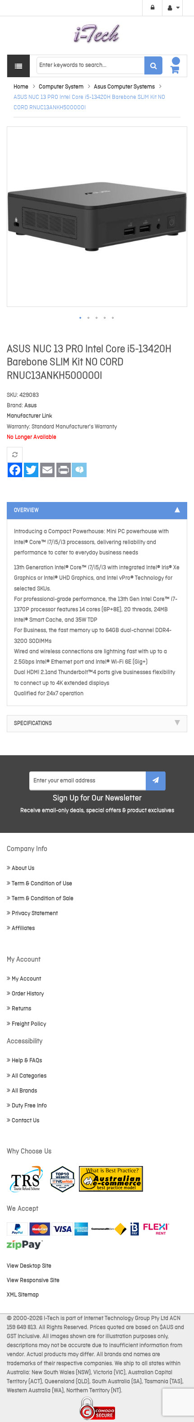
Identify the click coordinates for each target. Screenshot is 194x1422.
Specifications (33, 723)
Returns (21, 1009)
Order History (28, 994)
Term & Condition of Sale (43, 898)
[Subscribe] (156, 780)
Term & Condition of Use (42, 884)
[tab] (97, 510)
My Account (26, 979)
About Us (23, 868)
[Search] (153, 65)
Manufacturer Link (29, 416)
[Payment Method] (109, 1229)
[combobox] (99, 65)
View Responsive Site (33, 1280)
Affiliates (23, 928)
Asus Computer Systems (124, 87)
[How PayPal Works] (47, 1229)
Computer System (61, 87)
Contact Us (25, 1121)
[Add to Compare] (15, 455)
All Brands (24, 1091)
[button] (81, 318)
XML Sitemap (23, 1295)
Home (21, 87)
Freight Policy (29, 1024)
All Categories (29, 1076)
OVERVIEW (26, 510)
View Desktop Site (29, 1266)
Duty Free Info (29, 1106)
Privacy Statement (35, 913)
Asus (30, 405)
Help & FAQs (27, 1060)
